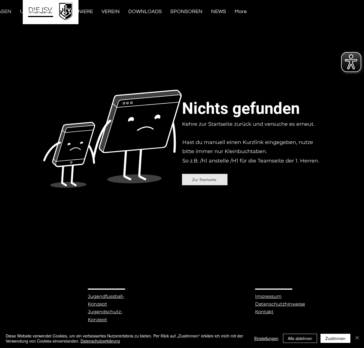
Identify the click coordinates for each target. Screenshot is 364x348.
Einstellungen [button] (266, 338)
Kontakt (264, 311)
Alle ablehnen (300, 338)
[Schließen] (357, 338)
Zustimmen (335, 338)
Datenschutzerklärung (100, 341)
